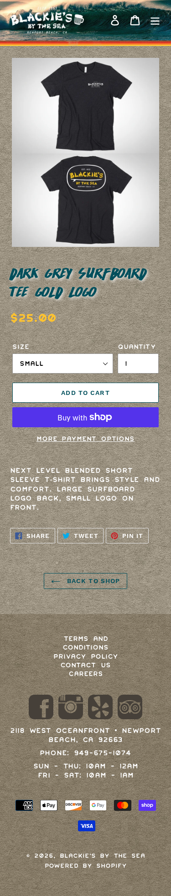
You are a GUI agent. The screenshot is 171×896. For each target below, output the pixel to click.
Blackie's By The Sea (102, 855)
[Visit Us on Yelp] (100, 708)
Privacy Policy (85, 656)
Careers (85, 673)
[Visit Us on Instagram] (70, 708)
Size (20, 346)
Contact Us (85, 665)
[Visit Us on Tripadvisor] (130, 708)
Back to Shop (92, 580)
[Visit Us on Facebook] (41, 708)
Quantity (137, 346)
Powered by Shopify (86, 865)
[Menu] (155, 20)
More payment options (85, 438)
